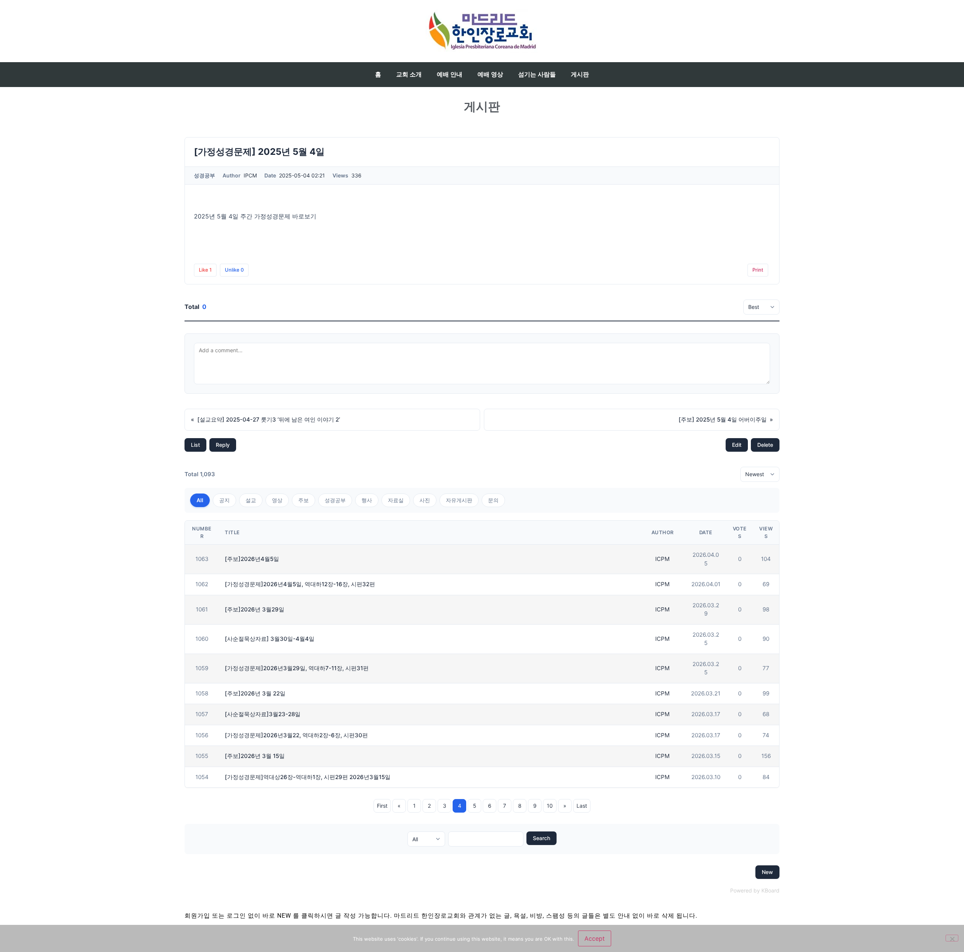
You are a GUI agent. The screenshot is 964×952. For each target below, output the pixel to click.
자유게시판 (459, 500)
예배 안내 (449, 74)
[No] (952, 938)
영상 (277, 500)
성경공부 (335, 500)
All (200, 500)
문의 (493, 500)
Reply (223, 445)
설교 (251, 500)
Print (757, 270)
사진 (424, 500)
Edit (736, 445)
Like (205, 270)
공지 (224, 500)
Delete (765, 445)
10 (550, 805)
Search (541, 838)
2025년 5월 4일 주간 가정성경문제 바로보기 (255, 216)
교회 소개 (409, 74)
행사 (367, 500)
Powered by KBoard (754, 890)
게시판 (580, 74)
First (382, 805)
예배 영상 (490, 74)
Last (582, 805)
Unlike (234, 270)
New (767, 872)
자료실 (396, 500)
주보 (303, 500)
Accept (594, 938)
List (195, 445)
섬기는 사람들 (537, 74)
